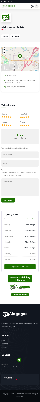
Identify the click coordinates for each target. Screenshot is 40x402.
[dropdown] (37, 6)
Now (6, 219)
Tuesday (7, 230)
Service (4, 122)
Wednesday (8, 236)
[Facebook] (1, 1)
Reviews (16, 36)
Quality (4, 114)
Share (6, 36)
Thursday (7, 242)
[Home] (8, 6)
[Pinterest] (11, 1)
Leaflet (36, 70)
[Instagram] (8, 1)
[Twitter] (5, 1)
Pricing (22, 122)
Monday (7, 225)
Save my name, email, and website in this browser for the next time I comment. (18, 174)
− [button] (4, 52)
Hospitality (24, 114)
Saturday (7, 254)
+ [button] (4, 49)
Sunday (7, 259)
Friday (6, 248)
